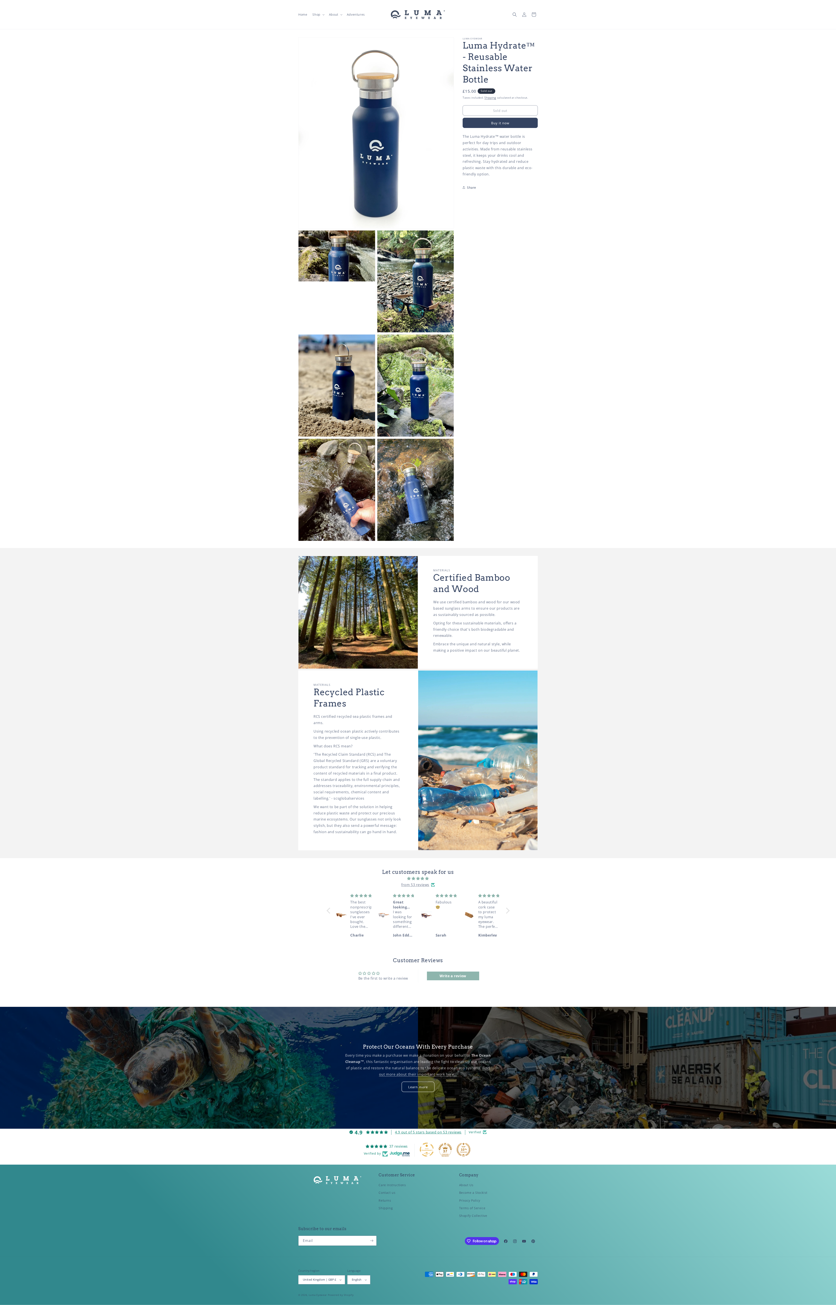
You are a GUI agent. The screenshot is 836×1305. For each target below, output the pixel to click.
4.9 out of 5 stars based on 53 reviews (428, 1132)
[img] (418, 878)
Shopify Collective (473, 1216)
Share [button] (471, 187)
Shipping (490, 97)
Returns (385, 1200)
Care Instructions (392, 1185)
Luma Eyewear (318, 1295)
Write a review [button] (453, 976)
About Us (466, 1185)
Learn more (418, 1087)
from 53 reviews (415, 884)
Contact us (387, 1193)
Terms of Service (472, 1208)
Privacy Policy (469, 1200)
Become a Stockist (473, 1193)
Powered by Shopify (341, 1295)
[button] (318, 14)
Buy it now (500, 123)
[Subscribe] (371, 1241)
